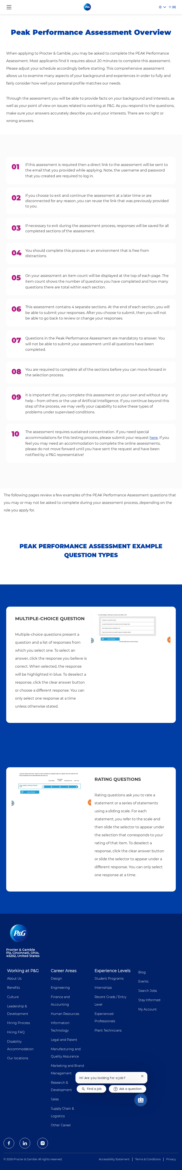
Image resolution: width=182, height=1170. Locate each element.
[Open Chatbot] (140, 1099)
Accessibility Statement (114, 1159)
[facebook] (9, 1143)
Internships (103, 988)
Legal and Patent (64, 1040)
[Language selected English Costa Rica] (162, 7)
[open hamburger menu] (9, 6)
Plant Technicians (108, 1030)
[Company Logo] (87, 7)
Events (143, 981)
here (154, 438)
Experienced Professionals (105, 1017)
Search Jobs (147, 991)
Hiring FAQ (16, 1032)
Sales (55, 1099)
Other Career (61, 1125)
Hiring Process (18, 1023)
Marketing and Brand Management (67, 1069)
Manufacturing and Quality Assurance (66, 1053)
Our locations (17, 1058)
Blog (142, 972)
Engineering (60, 988)
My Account (147, 1009)
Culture (13, 997)
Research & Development (61, 1086)
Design (56, 979)
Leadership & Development (17, 1010)
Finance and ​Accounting (61, 1000)
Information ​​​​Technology (60, 1026)
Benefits (13, 988)
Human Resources (65, 1014)
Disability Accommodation (20, 1045)
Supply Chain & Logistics (62, 1112)
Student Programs (109, 979)
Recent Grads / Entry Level (110, 1000)
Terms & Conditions (148, 1159)
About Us (14, 979)
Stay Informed (149, 1000)
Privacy (171, 1159)
